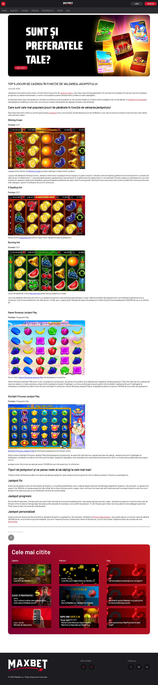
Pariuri (35, 10)
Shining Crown (34, 171)
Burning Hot (35, 293)
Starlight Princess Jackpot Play (21, 451)
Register (150, 4)
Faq (68, 10)
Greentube (12, 521)
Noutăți (14, 10)
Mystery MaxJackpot (102, 517)
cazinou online (66, 93)
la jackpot (53, 113)
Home (4, 10)
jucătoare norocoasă (136, 99)
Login (137, 4)
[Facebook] (11, 538)
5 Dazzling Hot (25, 237)
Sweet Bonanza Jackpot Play (31, 377)
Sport (60, 10)
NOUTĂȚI (21, 67)
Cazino (24, 10)
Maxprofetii (48, 10)
